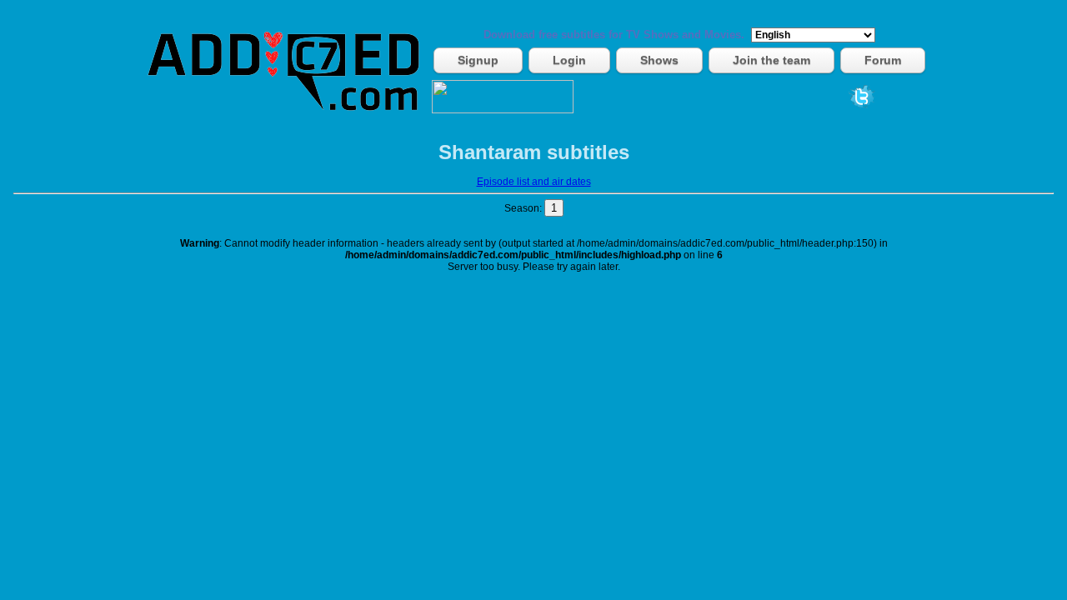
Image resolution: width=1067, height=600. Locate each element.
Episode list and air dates (534, 182)
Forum (882, 60)
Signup (478, 60)
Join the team (771, 60)
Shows (659, 60)
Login (569, 60)
